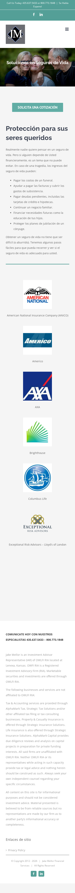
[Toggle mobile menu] (67, 29)
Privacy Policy (16, 850)
